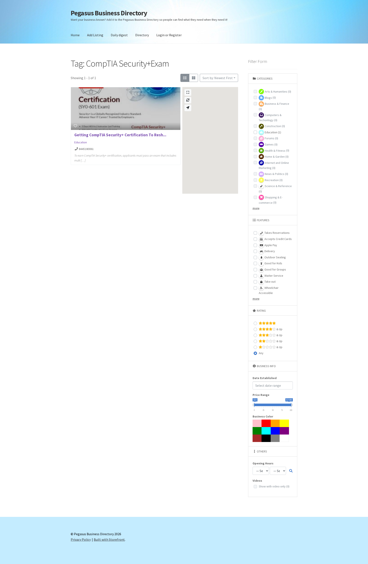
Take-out (270, 281)
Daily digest (119, 35)
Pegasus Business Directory (109, 13)
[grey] (275, 438)
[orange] (275, 423)
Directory (142, 35)
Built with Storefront (109, 539)
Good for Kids (273, 263)
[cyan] (266, 431)
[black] (266, 438)
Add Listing (95, 35)
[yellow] (284, 423)
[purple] (284, 431)
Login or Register (169, 35)
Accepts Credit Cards (278, 239)
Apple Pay (270, 245)
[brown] (257, 438)
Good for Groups (275, 269)
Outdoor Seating (275, 257)
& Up (279, 329)
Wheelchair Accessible (269, 290)
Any (261, 353)
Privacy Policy (81, 539)
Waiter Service (273, 276)
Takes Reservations (277, 233)
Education (80, 142)
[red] (266, 423)
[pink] (257, 423)
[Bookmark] (75, 126)
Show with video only (274, 486)
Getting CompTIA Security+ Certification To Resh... (120, 134)
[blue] (275, 431)
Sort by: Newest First (218, 78)
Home (75, 35)
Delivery (269, 251)
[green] (257, 431)
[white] (284, 438)
